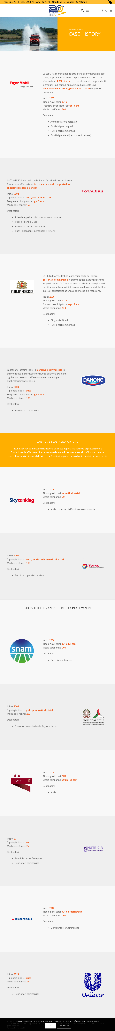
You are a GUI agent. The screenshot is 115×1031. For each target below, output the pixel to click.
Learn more (64, 1025)
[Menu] (87, 10)
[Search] (81, 10)
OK (50, 1025)
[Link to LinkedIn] (111, 10)
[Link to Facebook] (102, 10)
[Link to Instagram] (106, 10)
